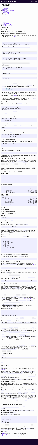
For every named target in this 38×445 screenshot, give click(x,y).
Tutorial (3, 433)
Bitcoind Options (6, 13)
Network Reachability (5, 23)
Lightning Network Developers (8, 1)
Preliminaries (5, 8)
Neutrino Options (6, 12)
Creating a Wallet (5, 21)
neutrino (28, 402)
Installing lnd (5, 9)
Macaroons (4, 22)
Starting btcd (6, 16)
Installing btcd (6, 15)
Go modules (15, 95)
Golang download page (30, 80)
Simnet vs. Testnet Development (7, 24)
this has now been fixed (28, 298)
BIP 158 (18, 273)
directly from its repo (15, 220)
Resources (4, 435)
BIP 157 (13, 273)
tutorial (34, 264)
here (31, 81)
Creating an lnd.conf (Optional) (7, 25)
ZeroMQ (9, 294)
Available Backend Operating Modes (8, 10)
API (36, 1)
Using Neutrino (5, 18)
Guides (32, 1)
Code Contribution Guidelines (7, 436)
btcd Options (5, 11)
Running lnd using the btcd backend (10, 17)
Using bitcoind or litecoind (7, 20)
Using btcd (5, 14)
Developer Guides (5, 434)
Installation (4, 7)
